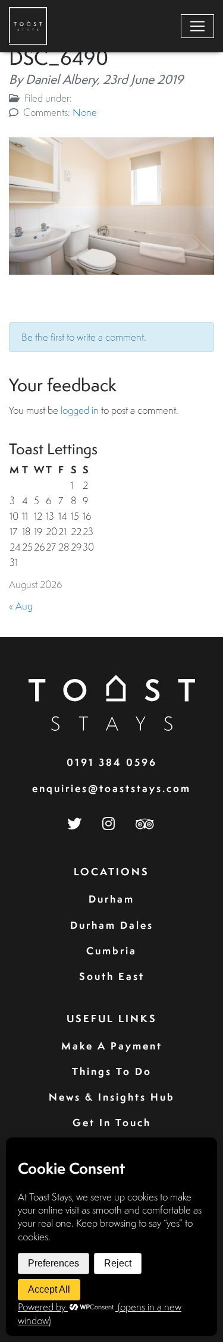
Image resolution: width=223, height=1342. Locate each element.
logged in (80, 410)
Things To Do (112, 1071)
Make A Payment (111, 1045)
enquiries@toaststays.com (111, 788)
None (85, 112)
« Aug (21, 605)
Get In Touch (112, 1122)
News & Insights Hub (112, 1097)
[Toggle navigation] (197, 26)
